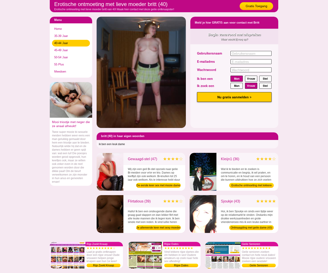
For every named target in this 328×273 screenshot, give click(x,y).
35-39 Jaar (61, 36)
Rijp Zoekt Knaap (103, 265)
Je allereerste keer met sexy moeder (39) (159, 228)
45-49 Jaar (61, 50)
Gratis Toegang (256, 6)
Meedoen (60, 71)
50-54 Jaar (61, 57)
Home (58, 28)
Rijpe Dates (181, 265)
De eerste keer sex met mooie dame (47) (158, 186)
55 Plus (59, 64)
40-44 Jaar (61, 43)
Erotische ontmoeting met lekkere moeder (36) (251, 186)
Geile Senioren (259, 265)
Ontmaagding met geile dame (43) (251, 227)
